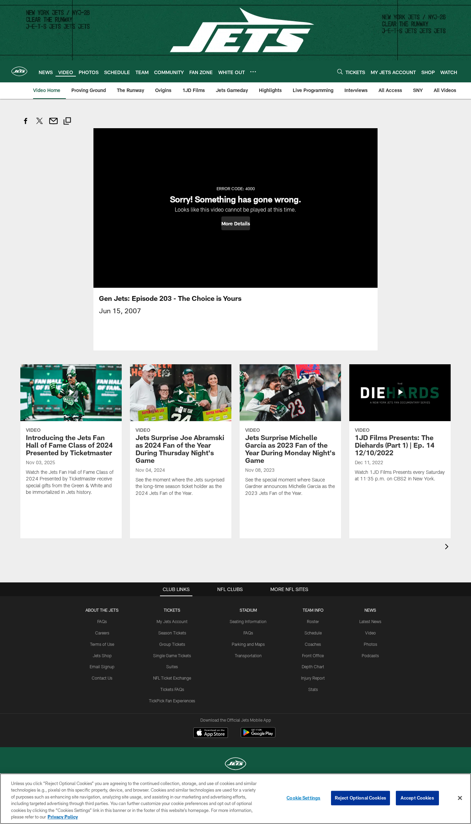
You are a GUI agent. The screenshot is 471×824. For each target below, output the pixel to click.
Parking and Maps (248, 644)
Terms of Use (102, 644)
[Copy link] (67, 121)
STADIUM (248, 610)
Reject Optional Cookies (360, 798)
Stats (313, 689)
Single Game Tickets (172, 655)
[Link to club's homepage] (19, 71)
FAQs (102, 621)
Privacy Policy (63, 817)
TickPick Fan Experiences (172, 700)
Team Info (313, 610)
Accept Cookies (417, 798)
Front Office (313, 655)
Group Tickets (172, 644)
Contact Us (102, 677)
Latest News (370, 621)
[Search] (340, 71)
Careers (102, 632)
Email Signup (102, 666)
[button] (235, 223)
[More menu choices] (253, 71)
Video (370, 632)
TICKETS (172, 610)
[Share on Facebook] (25, 125)
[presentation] (448, 547)
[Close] (460, 798)
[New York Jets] (235, 764)
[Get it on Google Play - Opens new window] (258, 736)
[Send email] (53, 125)
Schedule (313, 632)
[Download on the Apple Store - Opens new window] (210, 733)
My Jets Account (172, 621)
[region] (235, 798)
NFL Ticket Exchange (172, 677)
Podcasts (370, 655)
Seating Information (248, 621)
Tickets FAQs (172, 689)
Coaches (313, 644)
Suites (172, 666)
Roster (313, 621)
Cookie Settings (303, 798)
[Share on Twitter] (39, 125)
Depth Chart (313, 666)
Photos (370, 644)
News (370, 610)
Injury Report (313, 677)
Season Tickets (172, 632)
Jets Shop (102, 655)
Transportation (248, 655)
